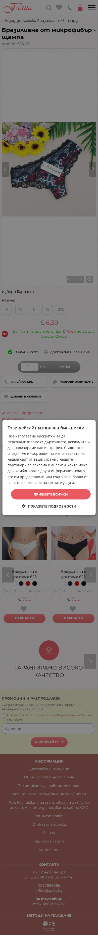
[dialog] (49, 467)
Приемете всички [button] (51, 494)
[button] (49, 506)
